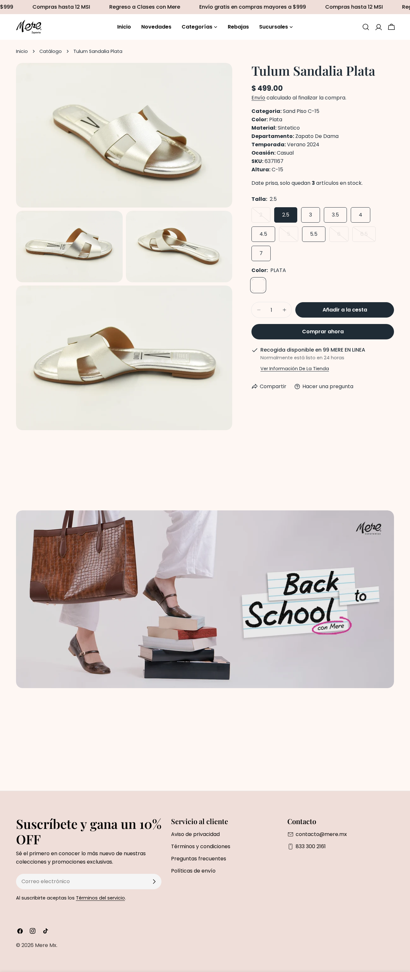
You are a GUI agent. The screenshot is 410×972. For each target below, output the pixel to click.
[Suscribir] (154, 881)
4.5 (263, 234)
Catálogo (50, 51)
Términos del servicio (100, 898)
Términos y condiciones (200, 846)
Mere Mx (45, 945)
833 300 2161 (311, 846)
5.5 (313, 234)
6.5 (368, 236)
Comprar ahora (323, 331)
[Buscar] (365, 27)
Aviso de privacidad (195, 834)
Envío (258, 97)
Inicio (22, 51)
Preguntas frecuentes (198, 858)
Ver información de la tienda (294, 368)
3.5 (335, 214)
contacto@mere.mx (321, 834)
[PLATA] (258, 285)
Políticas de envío (193, 870)
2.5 (285, 214)
